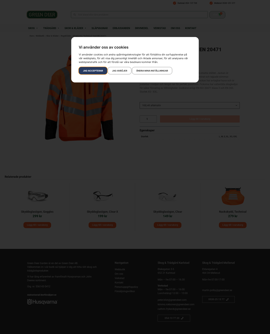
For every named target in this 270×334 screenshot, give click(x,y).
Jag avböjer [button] (119, 70)
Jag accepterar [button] (93, 70)
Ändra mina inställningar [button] (152, 70)
